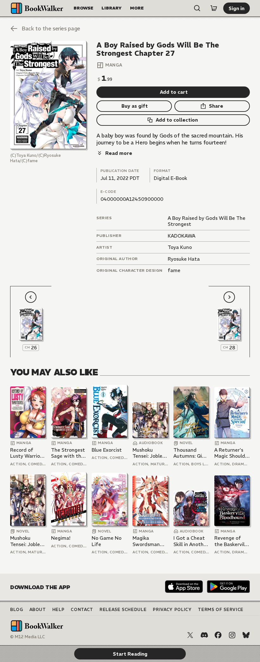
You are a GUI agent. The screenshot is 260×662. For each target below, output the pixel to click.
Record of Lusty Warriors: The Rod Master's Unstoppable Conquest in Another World (27, 453)
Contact (82, 610)
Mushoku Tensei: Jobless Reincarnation (150, 453)
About (37, 610)
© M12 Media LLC (27, 637)
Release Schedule (123, 610)
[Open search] (197, 8)
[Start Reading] (48, 95)
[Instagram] (232, 635)
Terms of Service (220, 610)
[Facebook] (218, 635)
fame (174, 270)
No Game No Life (106, 541)
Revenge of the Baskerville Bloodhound (231, 541)
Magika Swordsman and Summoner (150, 541)
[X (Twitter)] (190, 635)
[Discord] (204, 635)
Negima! (60, 538)
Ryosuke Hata (184, 259)
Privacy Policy (172, 610)
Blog (16, 610)
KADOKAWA (181, 236)
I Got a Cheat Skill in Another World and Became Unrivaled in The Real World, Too (190, 541)
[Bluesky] (246, 635)
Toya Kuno (180, 247)
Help (58, 610)
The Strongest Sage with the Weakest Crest (68, 453)
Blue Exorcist (107, 450)
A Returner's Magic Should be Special (229, 453)
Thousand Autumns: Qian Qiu (190, 453)
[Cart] (214, 8)
